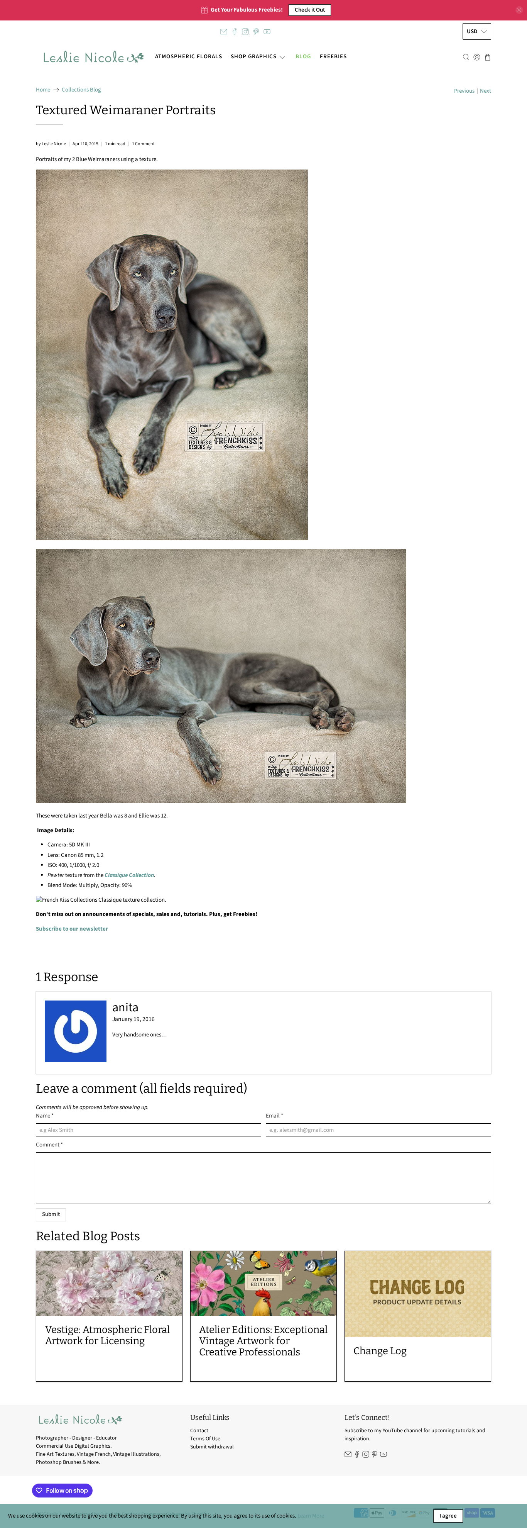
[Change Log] (418, 1294)
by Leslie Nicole (51, 144)
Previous (464, 91)
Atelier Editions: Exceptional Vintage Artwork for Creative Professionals (263, 1341)
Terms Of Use (205, 1439)
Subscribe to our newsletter (72, 929)
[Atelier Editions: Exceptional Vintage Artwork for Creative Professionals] (263, 1283)
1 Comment (143, 144)
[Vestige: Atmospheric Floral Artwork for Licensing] (109, 1283)
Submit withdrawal (212, 1447)
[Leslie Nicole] (93, 57)
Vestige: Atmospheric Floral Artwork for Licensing (107, 1335)
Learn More (310, 1516)
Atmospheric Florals (188, 57)
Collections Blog (81, 90)
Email (274, 1116)
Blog (303, 57)
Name (45, 1116)
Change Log (380, 1351)
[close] (519, 10)
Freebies (333, 57)
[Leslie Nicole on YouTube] (267, 31)
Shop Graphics (254, 57)
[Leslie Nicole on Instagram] (245, 31)
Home (43, 90)
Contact (199, 1431)
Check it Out (310, 10)
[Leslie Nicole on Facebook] (234, 31)
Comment (49, 1145)
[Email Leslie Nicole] (223, 31)
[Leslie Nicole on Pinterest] (256, 31)
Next (485, 91)
